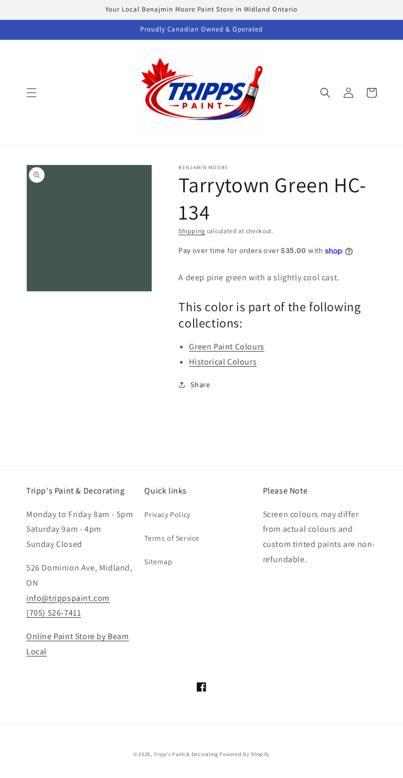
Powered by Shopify (244, 754)
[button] (31, 92)
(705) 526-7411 (53, 612)
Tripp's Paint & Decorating (186, 754)
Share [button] (200, 384)
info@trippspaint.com (68, 598)
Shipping (191, 231)
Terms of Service (171, 538)
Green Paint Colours (226, 346)
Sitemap (158, 561)
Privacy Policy (167, 514)
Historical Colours (223, 361)
